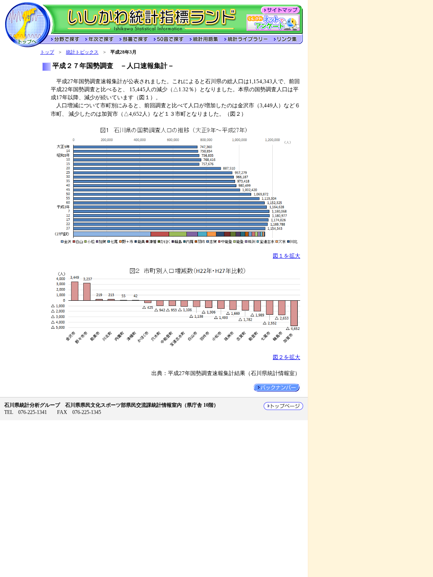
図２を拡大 (286, 357)
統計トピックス (82, 51)
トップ (47, 51)
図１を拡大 (286, 256)
